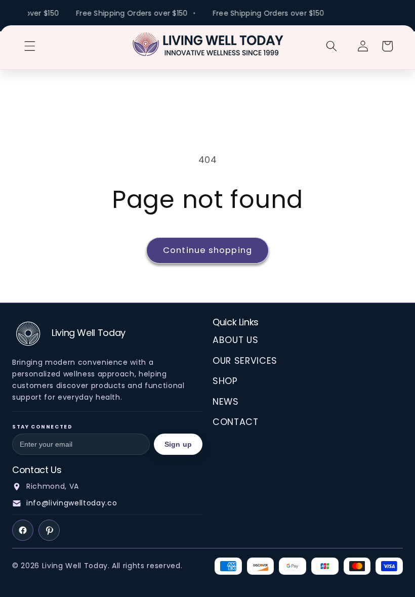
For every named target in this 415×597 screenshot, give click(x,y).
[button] (30, 46)
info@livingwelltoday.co (71, 503)
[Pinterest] (49, 530)
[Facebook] (22, 530)
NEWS (226, 402)
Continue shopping (207, 250)
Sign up (178, 444)
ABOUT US (235, 340)
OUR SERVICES (245, 361)
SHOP (225, 381)
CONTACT (236, 422)
